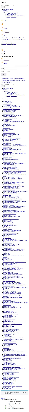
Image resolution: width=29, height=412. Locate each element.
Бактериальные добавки (9, 125)
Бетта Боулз (6, 130)
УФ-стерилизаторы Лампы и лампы (12, 358)
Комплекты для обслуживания (10, 210)
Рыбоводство (6, 303)
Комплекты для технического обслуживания (14, 211)
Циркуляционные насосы (9, 378)
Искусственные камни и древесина (11, 200)
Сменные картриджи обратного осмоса (12, 324)
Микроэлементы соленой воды (10, 233)
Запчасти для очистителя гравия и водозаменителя (15, 191)
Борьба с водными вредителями (11, 134)
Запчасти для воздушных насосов (11, 188)
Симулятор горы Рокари (9, 319)
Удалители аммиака (8, 346)
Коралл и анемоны (7, 220)
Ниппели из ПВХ (7, 243)
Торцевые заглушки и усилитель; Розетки (13, 339)
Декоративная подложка (9, 162)
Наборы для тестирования (9, 239)
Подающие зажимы (8, 264)
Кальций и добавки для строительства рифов (14, 206)
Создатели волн (7, 327)
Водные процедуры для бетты (10, 139)
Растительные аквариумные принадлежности (14, 284)
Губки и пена (6, 158)
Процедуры (6, 278)
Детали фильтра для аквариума (10, 169)
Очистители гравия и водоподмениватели (13, 255)
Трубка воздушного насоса (9, 341)
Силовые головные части (9, 316)
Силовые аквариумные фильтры (11, 313)
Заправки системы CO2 (9, 183)
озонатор (5, 246)
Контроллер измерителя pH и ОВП (11, 216)
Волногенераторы (7, 152)
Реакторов (5, 289)
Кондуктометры (7, 215)
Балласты (5, 126)
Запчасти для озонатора (9, 190)
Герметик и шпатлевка (8, 155)
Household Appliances (11, 105)
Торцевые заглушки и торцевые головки (13, 338)
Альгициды (6, 120)
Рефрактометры (7, 300)
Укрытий (5, 353)
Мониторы (6, 235)
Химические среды (8, 375)
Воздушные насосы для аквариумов (12, 149)
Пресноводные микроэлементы (11, 273)
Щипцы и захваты (7, 384)
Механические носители (9, 231)
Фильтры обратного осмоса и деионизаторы (14, 368)
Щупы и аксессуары (8, 387)
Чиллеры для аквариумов (9, 379)
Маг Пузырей (6, 227)
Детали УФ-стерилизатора (9, 168)
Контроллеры (6, 217)
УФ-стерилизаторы (8, 356)
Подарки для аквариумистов (10, 263)
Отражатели (6, 253)
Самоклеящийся (7, 305)
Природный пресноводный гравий (11, 276)
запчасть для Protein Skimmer (10, 192)
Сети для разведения (8, 311)
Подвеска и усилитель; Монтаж (11, 267)
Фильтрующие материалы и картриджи (12, 365)
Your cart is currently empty (7, 56)
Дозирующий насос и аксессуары (11, 177)
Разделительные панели (9, 281)
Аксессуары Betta (7, 119)
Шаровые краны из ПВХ (9, 381)
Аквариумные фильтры (9, 112)
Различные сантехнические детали (11, 282)
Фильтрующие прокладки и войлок (11, 367)
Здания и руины (7, 195)
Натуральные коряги (8, 241)
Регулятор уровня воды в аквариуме (12, 293)
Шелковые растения (8, 382)
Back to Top (3, 398)
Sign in (5, 28)
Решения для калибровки (9, 301)
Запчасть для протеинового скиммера (12, 193)
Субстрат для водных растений (10, 332)
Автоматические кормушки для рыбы (12, 106)
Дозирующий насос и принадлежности (12, 178)
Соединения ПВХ (7, 325)
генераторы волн (7, 154)
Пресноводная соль (8, 272)
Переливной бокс (7, 259)
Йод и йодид (6, 203)
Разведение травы (7, 279)
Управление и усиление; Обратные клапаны (14, 354)
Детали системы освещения (10, 167)
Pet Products (9, 102)
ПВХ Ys (5, 257)
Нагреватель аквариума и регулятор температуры (15, 240)
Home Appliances (7, 104)
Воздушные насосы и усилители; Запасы (13, 150)
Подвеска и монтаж (8, 265)
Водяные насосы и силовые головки (12, 144)
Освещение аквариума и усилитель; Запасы (13, 249)
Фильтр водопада (7, 360)
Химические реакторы (8, 374)
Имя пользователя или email (7, 66)
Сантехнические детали (9, 306)
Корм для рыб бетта (8, 221)
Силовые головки (7, 315)
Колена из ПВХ (7, 209)
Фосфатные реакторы (8, 373)
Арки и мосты (6, 124)
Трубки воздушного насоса (9, 343)
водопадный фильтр (8, 140)
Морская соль (6, 236)
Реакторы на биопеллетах (9, 291)
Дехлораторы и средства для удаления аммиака (14, 171)
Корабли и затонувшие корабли (11, 219)
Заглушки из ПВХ (7, 181)
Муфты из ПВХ (7, 238)
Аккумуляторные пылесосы (10, 117)
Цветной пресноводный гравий (11, 377)
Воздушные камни (7, 148)
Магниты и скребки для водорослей (12, 230)
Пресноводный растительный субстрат (12, 274)
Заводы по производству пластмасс (11, 179)
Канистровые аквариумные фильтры (12, 207)
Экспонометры (7, 388)
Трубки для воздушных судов (10, 344)
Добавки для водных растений (10, 173)
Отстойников (6, 254)
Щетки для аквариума (8, 383)
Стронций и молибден (8, 331)
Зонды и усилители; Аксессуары (11, 197)
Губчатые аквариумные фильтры (11, 159)
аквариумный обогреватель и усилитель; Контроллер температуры (13, 116)
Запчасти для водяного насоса (10, 187)
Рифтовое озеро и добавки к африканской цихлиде (15, 302)
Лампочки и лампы (8, 224)
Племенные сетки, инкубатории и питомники (14, 262)
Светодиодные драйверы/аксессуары (12, 307)
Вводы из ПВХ (7, 136)
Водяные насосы (7, 143)
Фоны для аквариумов (8, 370)
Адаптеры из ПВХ (7, 107)
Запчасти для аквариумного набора (11, 184)
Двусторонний (6, 160)
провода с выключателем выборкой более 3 (13, 277)
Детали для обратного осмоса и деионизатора (14, 163)
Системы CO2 (6, 320)
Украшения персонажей (9, 350)
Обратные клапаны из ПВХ (10, 245)
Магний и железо (7, 229)
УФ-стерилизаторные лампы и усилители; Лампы (15, 355)
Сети (4, 310)
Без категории (6, 128)
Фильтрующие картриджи (9, 364)
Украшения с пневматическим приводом (13, 351)
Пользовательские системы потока (11, 269)
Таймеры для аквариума (9, 334)
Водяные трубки (7, 147)
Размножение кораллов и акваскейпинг (12, 283)
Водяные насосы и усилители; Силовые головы (14, 145)
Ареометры (6, 123)
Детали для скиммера (8, 164)
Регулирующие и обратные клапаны (12, 292)
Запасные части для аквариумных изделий (13, 182)
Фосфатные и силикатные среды (11, 372)
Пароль (2, 68)
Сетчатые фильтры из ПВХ (9, 312)
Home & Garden (7, 101)
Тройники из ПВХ (7, 340)
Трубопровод (6, 345)
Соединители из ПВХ (8, 326)
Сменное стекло (7, 322)
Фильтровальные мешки (9, 363)
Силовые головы (7, 317)
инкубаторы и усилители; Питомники (12, 198)
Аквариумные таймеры (9, 111)
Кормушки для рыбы (8, 222)
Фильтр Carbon (7, 359)
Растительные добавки (8, 286)
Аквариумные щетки (8, 114)
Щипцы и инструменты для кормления (12, 386)
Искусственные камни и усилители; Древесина (14, 201)
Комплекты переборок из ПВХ (10, 212)
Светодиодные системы (9, 308)
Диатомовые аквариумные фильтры (12, 172)
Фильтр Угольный (7, 362)
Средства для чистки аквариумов (11, 330)
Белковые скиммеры (8, 129)
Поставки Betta (7, 270)
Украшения (6, 348)
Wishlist (6, 32)
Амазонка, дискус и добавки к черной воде (13, 121)
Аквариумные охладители (9, 110)
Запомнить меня (6, 71)
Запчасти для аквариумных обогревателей (13, 186)
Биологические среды (8, 131)
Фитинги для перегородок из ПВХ (11, 369)
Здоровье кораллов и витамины (11, 196)
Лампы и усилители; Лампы (10, 225)
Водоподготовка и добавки (9, 141)
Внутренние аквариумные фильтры (11, 138)
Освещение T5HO (7, 248)
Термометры (6, 335)
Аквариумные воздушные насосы (11, 109)
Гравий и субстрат (7, 157)
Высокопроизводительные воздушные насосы (14, 153)
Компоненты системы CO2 (9, 214)
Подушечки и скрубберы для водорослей (13, 268)
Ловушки (5, 226)
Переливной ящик (7, 260)
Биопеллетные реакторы (9, 133)
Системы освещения (8, 321)
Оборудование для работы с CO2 (11, 244)
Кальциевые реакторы (8, 205)
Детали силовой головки (9, 166)
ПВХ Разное (6, 258)
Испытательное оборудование (10, 202)
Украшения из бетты (8, 349)
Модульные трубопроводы (9, 234)
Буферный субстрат (8, 135)
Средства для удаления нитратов (11, 329)
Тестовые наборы (7, 336)
